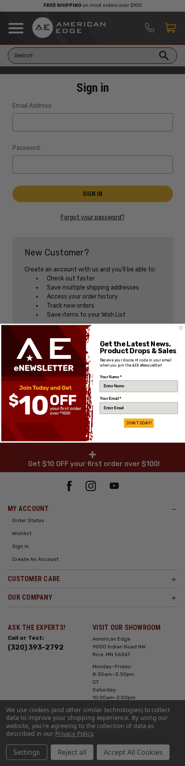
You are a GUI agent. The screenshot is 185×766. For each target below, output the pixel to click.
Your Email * (110, 398)
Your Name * (111, 377)
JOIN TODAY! (138, 423)
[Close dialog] (181, 328)
